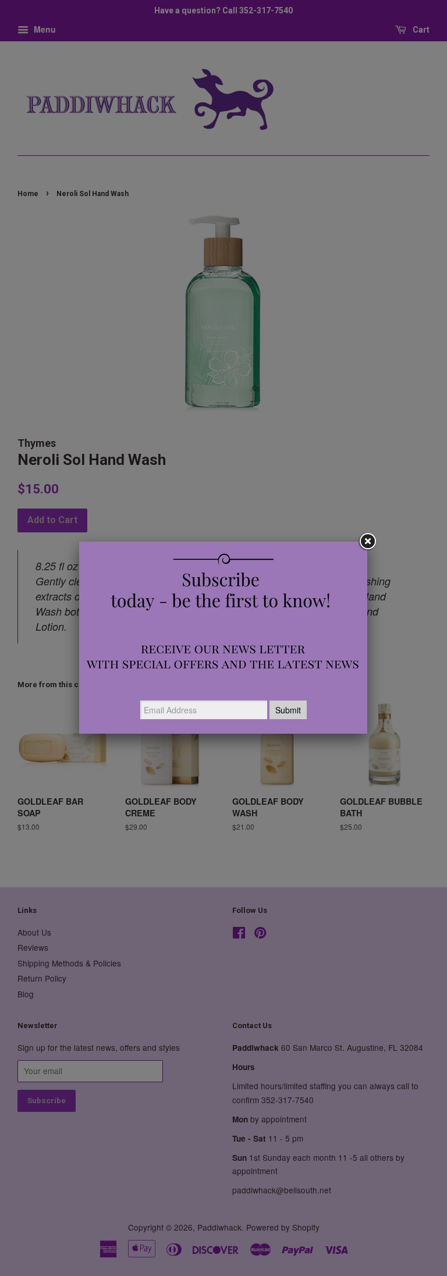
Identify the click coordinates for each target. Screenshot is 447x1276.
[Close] (367, 541)
